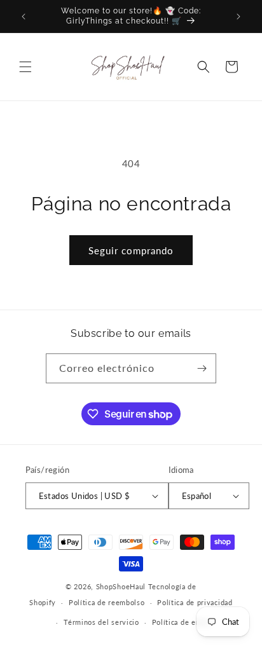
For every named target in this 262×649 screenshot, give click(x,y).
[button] (25, 67)
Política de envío (181, 622)
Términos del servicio (101, 622)
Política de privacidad (194, 602)
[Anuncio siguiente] (238, 17)
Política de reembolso (107, 602)
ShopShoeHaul (121, 586)
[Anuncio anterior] (24, 17)
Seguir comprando (131, 250)
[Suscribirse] (202, 368)
